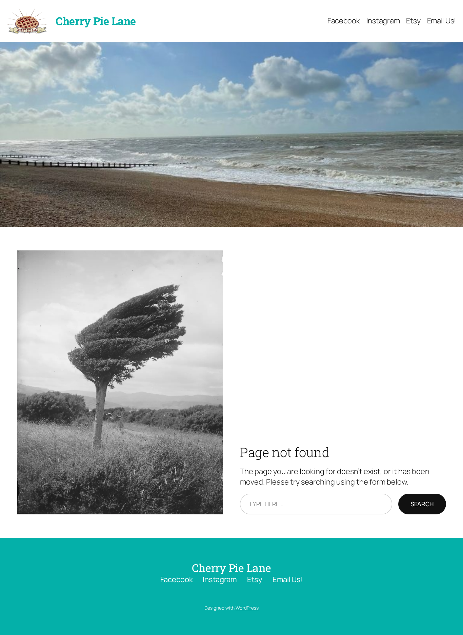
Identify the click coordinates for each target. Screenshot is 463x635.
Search (422, 504)
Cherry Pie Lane (96, 21)
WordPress (247, 608)
